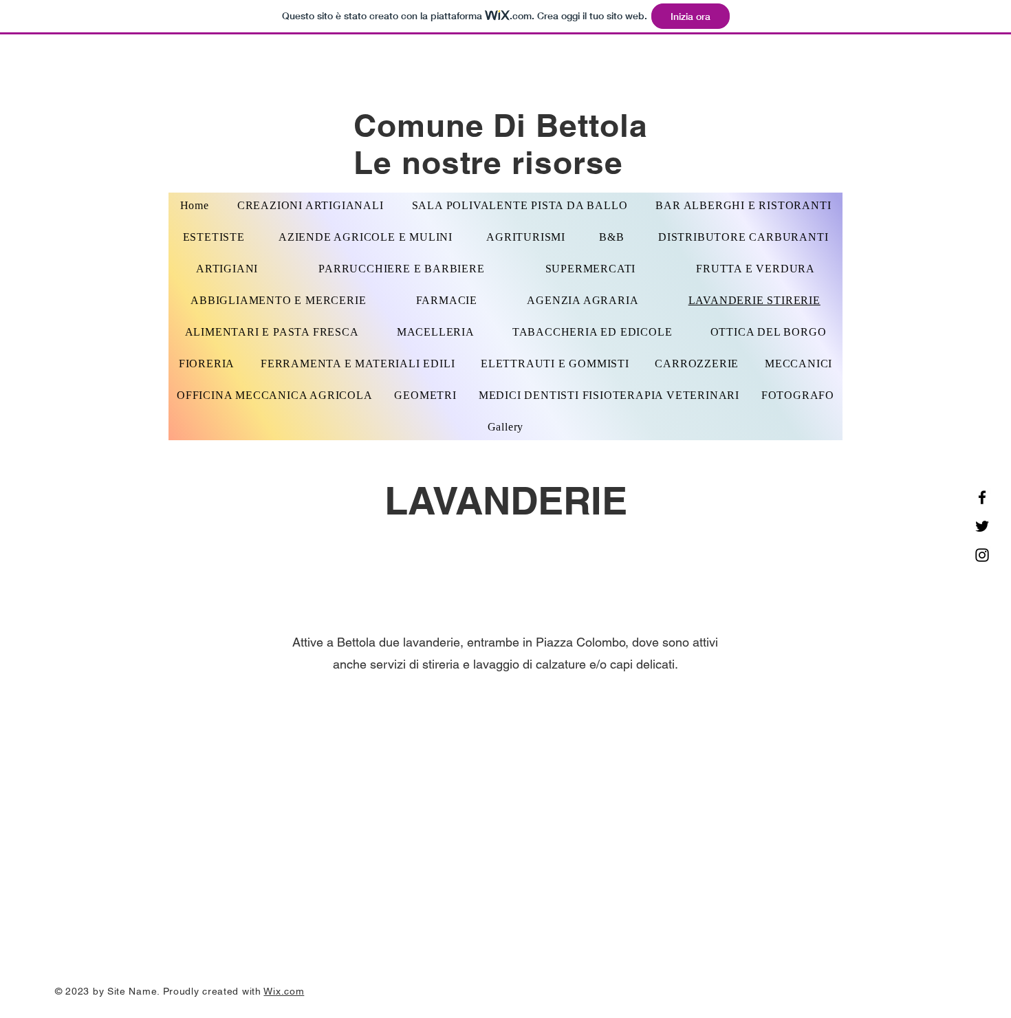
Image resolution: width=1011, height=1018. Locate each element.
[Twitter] (982, 526)
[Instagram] (982, 555)
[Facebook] (982, 497)
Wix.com (283, 991)
